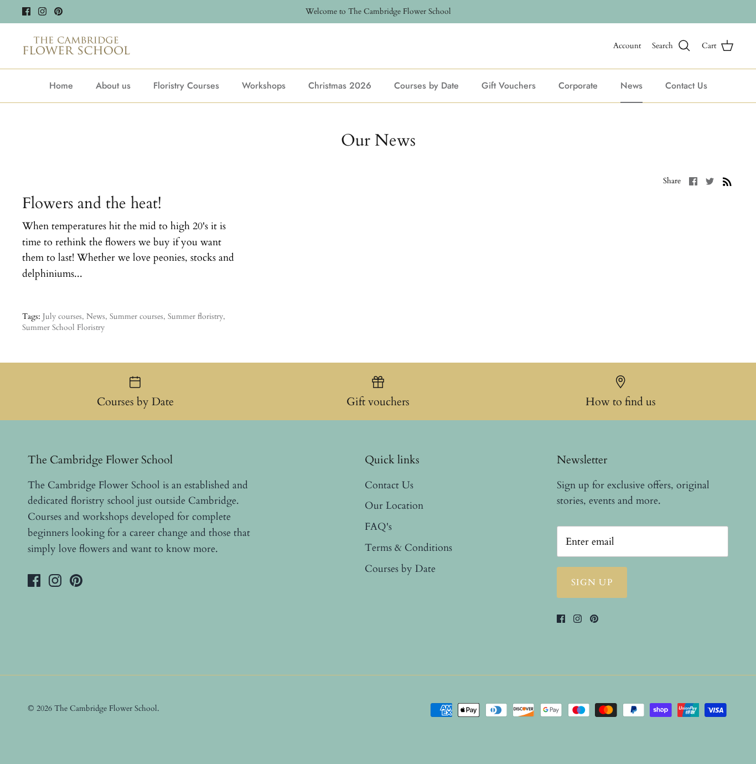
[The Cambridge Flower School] (76, 46)
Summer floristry (195, 316)
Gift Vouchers (508, 85)
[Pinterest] (58, 11)
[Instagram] (42, 11)
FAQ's (378, 527)
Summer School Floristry (63, 327)
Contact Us (686, 85)
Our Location (394, 506)
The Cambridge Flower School (105, 708)
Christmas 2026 (339, 85)
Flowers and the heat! (92, 203)
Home (61, 85)
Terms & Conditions (408, 548)
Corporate (578, 85)
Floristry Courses (186, 85)
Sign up (592, 582)
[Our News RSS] (727, 181)
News (631, 85)
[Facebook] (26, 11)
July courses (62, 316)
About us (113, 85)
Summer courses (136, 316)
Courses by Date (426, 85)
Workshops (264, 85)
